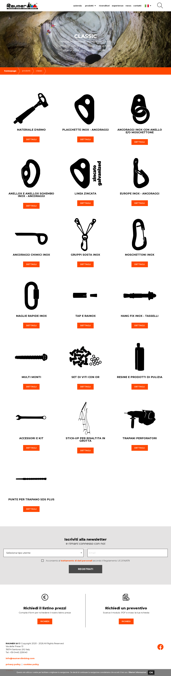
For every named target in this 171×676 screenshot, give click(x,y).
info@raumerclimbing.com (20, 658)
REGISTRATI (85, 569)
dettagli (31, 139)
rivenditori (104, 5)
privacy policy (13, 664)
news (128, 5)
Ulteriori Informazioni (137, 672)
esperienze (117, 5)
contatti (137, 5)
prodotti (91, 5)
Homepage (10, 71)
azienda (77, 5)
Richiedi (44, 621)
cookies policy (31, 664)
